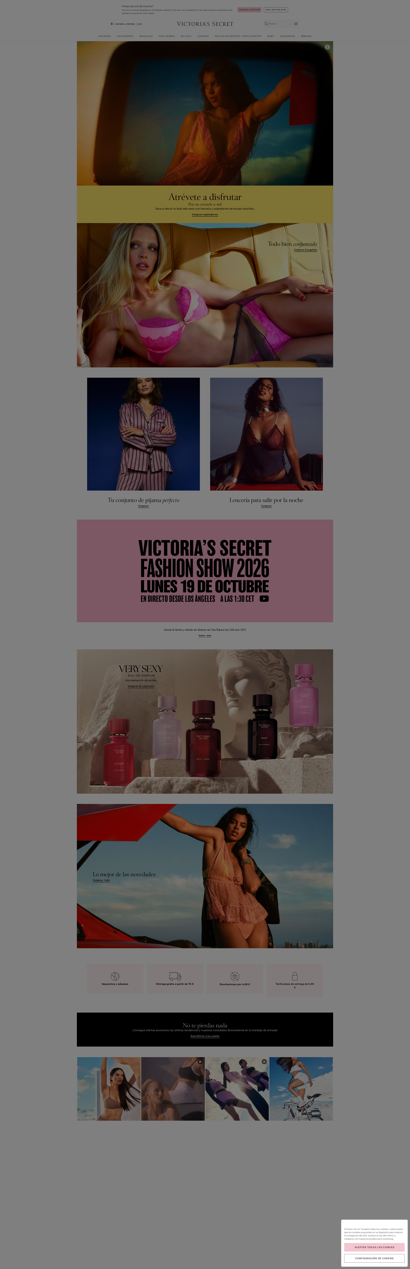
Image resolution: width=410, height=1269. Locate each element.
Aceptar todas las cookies (374, 1247)
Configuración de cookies (374, 1258)
